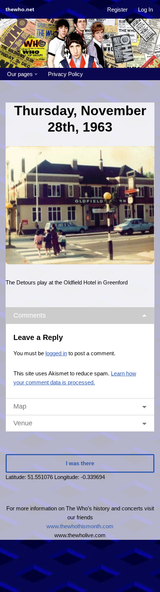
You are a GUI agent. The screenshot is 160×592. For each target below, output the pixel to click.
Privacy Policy (65, 74)
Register (117, 9)
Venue (22, 423)
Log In (145, 9)
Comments (29, 315)
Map (19, 406)
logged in (56, 353)
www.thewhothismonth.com (80, 526)
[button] (36, 74)
